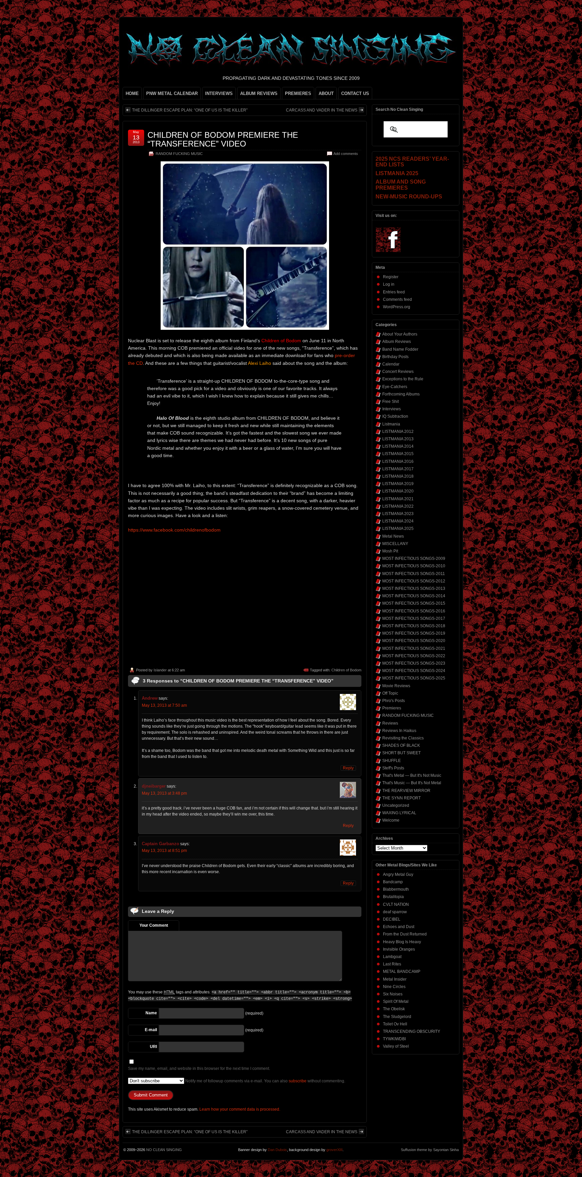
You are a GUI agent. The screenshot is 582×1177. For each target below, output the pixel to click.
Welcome (390, 820)
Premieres (391, 708)
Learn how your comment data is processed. (239, 1109)
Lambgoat (392, 956)
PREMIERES (298, 93)
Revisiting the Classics (403, 738)
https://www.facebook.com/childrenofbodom (174, 530)
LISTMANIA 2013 (398, 439)
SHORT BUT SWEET (401, 753)
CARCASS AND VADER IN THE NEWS (321, 110)
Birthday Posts (395, 356)
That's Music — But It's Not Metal (411, 783)
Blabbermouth (396, 889)
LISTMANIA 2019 (398, 483)
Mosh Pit (390, 551)
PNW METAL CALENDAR (172, 93)
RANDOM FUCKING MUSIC (179, 154)
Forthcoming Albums (401, 394)
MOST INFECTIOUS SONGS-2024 (413, 670)
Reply (348, 768)
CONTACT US (355, 93)
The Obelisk (394, 1009)
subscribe (297, 1081)
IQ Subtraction (395, 416)
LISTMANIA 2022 (398, 506)
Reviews (390, 723)
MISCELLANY (395, 543)
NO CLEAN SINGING (164, 1150)
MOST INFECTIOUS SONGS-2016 (413, 611)
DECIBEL (391, 919)
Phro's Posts (393, 700)
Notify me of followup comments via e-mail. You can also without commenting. (264, 1081)
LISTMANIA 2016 (398, 461)
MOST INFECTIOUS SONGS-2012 (413, 581)
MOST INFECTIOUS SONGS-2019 (413, 633)
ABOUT (326, 93)
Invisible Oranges (399, 949)
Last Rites (392, 964)
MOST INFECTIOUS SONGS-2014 (413, 596)
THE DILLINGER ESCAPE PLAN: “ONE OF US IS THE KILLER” (190, 110)
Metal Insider (395, 979)
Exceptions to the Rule (402, 379)
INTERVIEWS (219, 93)
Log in (388, 284)
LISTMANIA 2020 (398, 491)
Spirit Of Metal (396, 1001)
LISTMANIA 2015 (398, 453)
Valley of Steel (396, 1046)
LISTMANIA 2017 (398, 469)
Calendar (390, 364)
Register (390, 277)
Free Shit (390, 401)
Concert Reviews (398, 371)
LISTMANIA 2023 (398, 513)
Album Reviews (396, 341)
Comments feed (397, 299)
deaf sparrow (395, 912)
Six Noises (392, 994)
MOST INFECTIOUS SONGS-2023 (413, 663)
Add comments (345, 154)
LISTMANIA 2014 (398, 446)
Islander (160, 670)
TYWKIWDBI (394, 1039)
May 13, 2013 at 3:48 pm (164, 793)
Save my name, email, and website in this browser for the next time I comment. (199, 1068)
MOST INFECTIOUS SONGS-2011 (413, 573)
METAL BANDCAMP (401, 971)
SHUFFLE (391, 760)
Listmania (391, 424)
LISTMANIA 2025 (398, 528)
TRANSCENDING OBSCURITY (411, 1031)
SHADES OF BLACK (401, 745)
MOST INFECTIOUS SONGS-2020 (413, 640)
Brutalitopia (393, 896)
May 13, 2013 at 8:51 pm (164, 850)
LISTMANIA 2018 (398, 476)
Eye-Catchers (394, 386)
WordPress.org (396, 307)
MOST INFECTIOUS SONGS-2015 (413, 603)
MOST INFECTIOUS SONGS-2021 (413, 648)
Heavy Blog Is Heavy (402, 942)
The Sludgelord (397, 1016)
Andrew (150, 698)
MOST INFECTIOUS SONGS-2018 (413, 626)
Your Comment (153, 925)
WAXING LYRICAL (399, 812)
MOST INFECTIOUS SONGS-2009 (413, 558)
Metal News (393, 536)
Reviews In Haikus (399, 730)
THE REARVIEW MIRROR (406, 790)
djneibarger (154, 786)
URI (153, 1046)
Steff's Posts (393, 768)
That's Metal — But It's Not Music (411, 775)
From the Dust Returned (405, 934)
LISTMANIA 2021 (398, 499)
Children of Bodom (346, 670)
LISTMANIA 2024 (398, 521)
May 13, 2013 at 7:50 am (164, 705)
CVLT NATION (396, 904)
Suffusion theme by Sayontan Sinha (430, 1150)
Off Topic (390, 693)
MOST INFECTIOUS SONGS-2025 (413, 678)
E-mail (151, 1029)
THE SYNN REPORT (401, 798)
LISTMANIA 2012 (398, 431)
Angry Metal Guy (398, 874)
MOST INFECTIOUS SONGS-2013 (413, 588)
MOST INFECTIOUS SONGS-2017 (413, 618)
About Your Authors (399, 334)
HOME (132, 93)
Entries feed (394, 292)
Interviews (391, 409)
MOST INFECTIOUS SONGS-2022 (413, 656)
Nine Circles (394, 986)
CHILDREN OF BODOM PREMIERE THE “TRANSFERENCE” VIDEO (223, 139)
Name (151, 1013)
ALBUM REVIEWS (259, 93)
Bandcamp (393, 882)
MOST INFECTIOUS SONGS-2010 (413, 566)
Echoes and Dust (398, 926)
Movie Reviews (396, 685)
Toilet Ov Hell (395, 1024)
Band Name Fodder (400, 349)
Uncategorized (395, 805)
